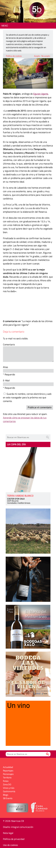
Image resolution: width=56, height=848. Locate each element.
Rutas (6, 781)
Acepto (37, 55)
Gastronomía (9, 791)
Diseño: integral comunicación (18, 827)
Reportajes (8, 770)
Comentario (9, 344)
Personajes (8, 774)
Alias (5, 367)
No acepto (45, 55)
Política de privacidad (13, 839)
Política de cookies (14, 55)
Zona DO (7, 784)
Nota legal (8, 833)
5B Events (7, 798)
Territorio (7, 777)
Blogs (5, 795)
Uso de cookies (10, 845)
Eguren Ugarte (40, 94)
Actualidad (8, 767)
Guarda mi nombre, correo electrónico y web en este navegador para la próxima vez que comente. (27, 397)
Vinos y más (8, 788)
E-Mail (6, 380)
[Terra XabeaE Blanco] (28, 469)
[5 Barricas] (37, 10)
